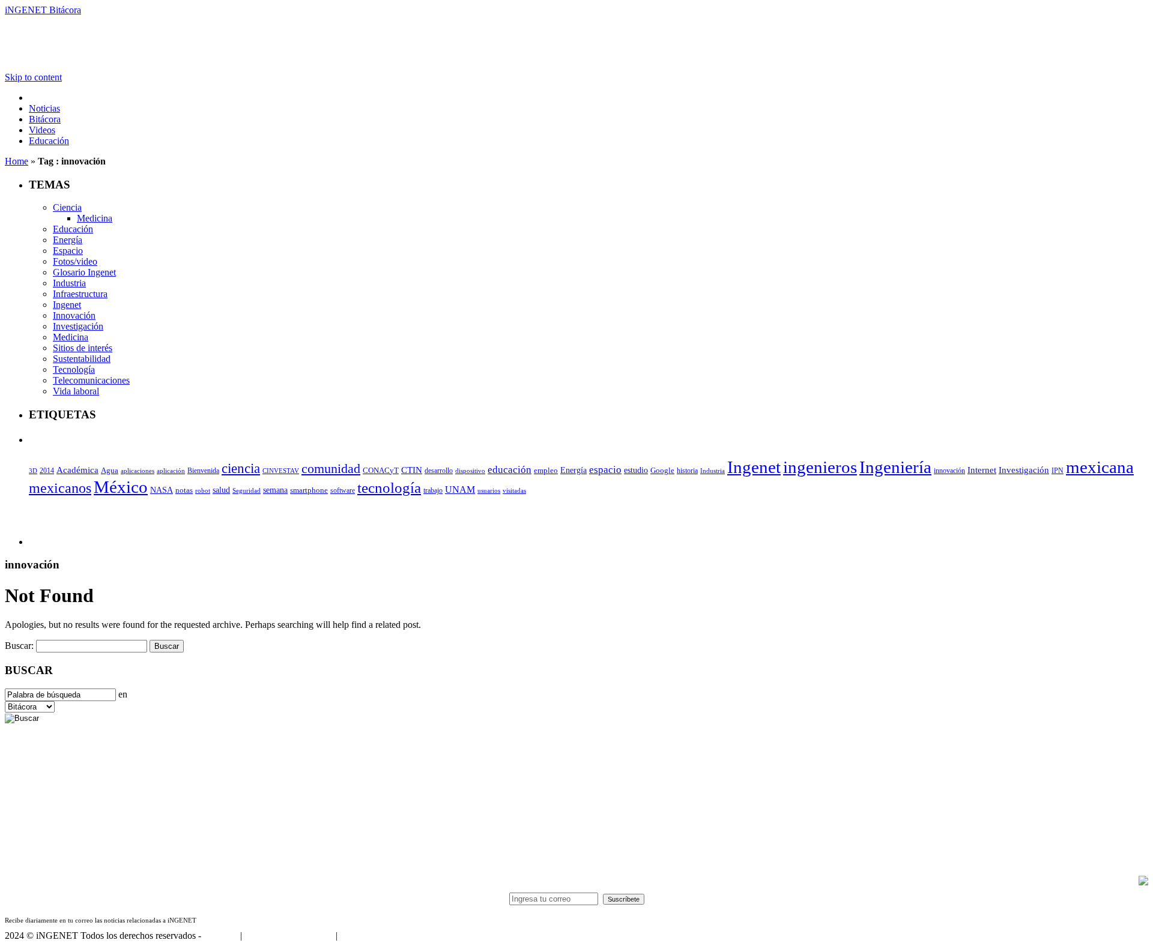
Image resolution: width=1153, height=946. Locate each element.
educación (509, 469)
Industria (69, 283)
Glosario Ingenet (84, 272)
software (342, 490)
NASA (161, 490)
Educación (49, 141)
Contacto (221, 935)
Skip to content (33, 77)
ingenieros (820, 467)
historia (687, 470)
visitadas (514, 490)
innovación (949, 470)
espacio (605, 469)
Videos (42, 130)
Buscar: (19, 645)
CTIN (411, 470)
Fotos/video (75, 261)
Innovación (74, 315)
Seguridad (246, 490)
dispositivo (470, 470)
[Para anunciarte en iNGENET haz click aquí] (1143, 882)
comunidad (330, 468)
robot (202, 490)
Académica (77, 470)
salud (221, 490)
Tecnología (74, 369)
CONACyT (381, 470)
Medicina (94, 218)
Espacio (68, 251)
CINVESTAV (280, 470)
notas (184, 490)
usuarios (488, 490)
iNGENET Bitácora (43, 10)
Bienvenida (203, 471)
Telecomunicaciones (91, 380)
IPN (1058, 470)
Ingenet (67, 305)
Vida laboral (76, 391)
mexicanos (60, 488)
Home (16, 161)
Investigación (78, 326)
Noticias (44, 108)
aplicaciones (137, 470)
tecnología (389, 488)
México (121, 486)
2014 (47, 470)
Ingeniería (895, 467)
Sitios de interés (82, 348)
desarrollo (439, 470)
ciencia (241, 468)
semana (275, 490)
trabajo (433, 490)
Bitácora (45, 119)
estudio (636, 470)
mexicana (1100, 467)
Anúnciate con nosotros (288, 935)
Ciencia (67, 207)
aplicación (171, 470)
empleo (546, 470)
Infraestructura (80, 294)
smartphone (309, 490)
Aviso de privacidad (377, 935)
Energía (67, 240)
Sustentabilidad (81, 359)
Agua (109, 470)
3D (33, 471)
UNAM (460, 489)
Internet (981, 470)
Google (662, 470)
